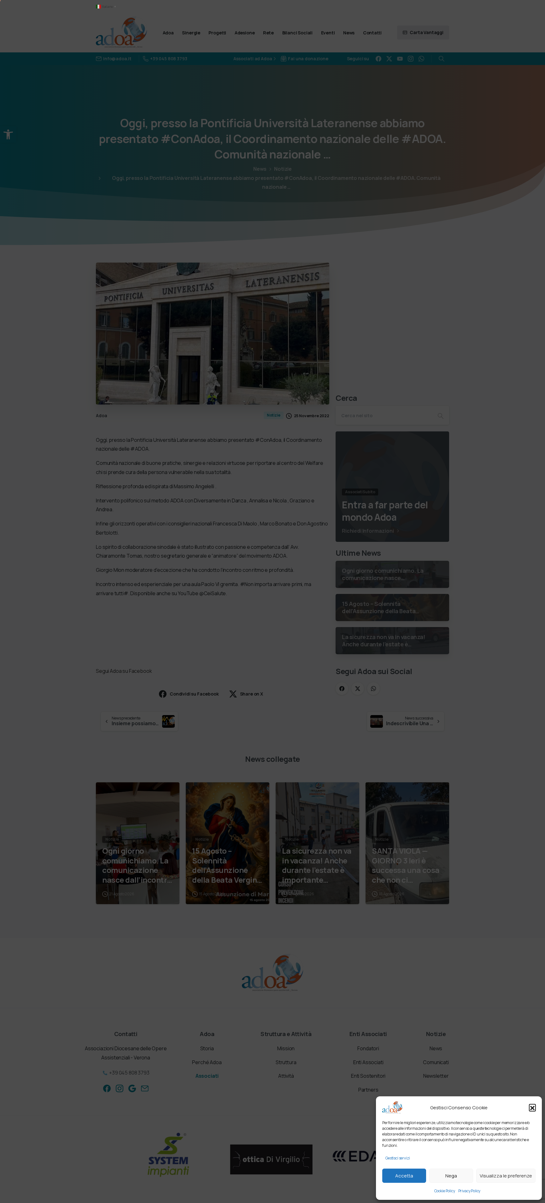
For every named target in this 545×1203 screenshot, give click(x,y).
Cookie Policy (444, 1191)
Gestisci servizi (397, 1158)
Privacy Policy (469, 1191)
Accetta (404, 1175)
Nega (451, 1175)
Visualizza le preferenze (506, 1175)
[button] (532, 1107)
